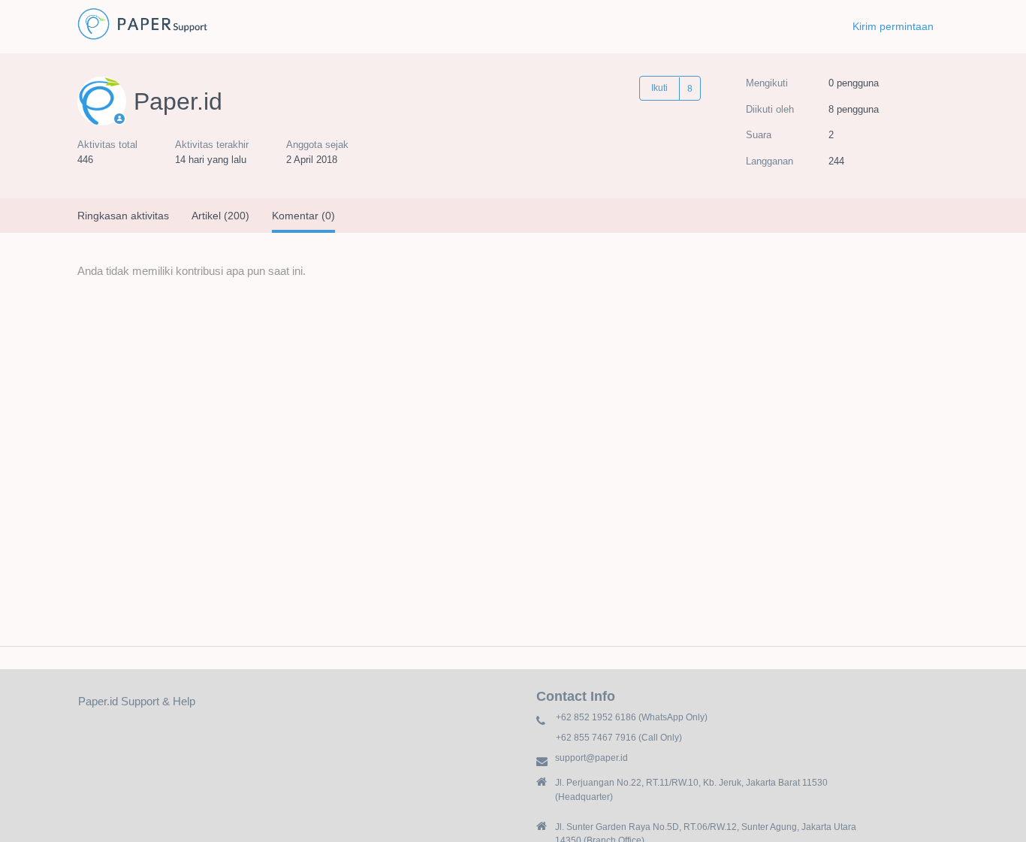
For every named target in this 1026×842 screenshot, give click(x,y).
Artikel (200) (220, 216)
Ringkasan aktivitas (123, 216)
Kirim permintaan (893, 26)
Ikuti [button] (659, 88)
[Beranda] (142, 38)
